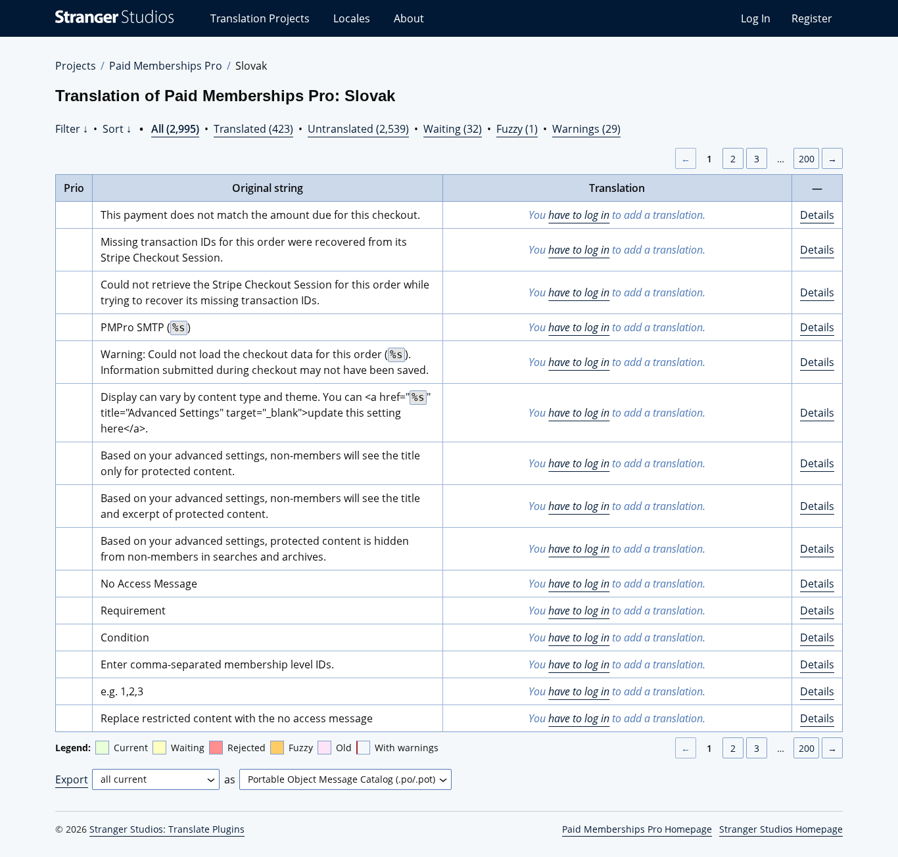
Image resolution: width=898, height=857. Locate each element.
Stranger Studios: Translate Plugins (167, 829)
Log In (755, 18)
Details (817, 215)
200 (807, 158)
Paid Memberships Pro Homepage (637, 829)
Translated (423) (253, 129)
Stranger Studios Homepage (781, 829)
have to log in (578, 215)
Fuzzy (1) (517, 129)
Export (71, 779)
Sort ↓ (117, 129)
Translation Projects (260, 18)
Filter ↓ (71, 129)
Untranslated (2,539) (358, 129)
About (409, 18)
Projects (75, 65)
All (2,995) (175, 129)
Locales (351, 18)
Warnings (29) (586, 129)
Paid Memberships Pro (165, 65)
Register (812, 18)
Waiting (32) (452, 129)
